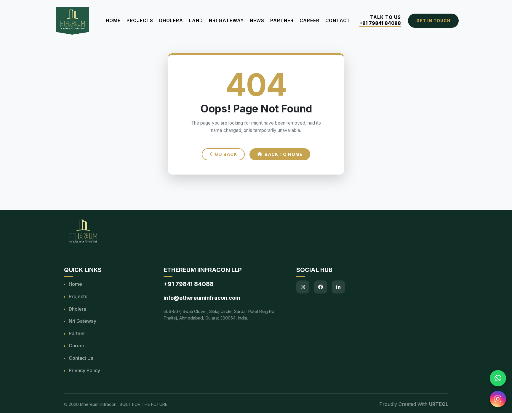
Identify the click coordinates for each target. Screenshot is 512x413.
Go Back (226, 154)
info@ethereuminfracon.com (202, 298)
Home (113, 20)
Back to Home (284, 154)
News (257, 20)
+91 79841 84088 (380, 23)
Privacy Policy (84, 370)
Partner (282, 20)
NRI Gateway (226, 20)
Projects (140, 20)
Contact (337, 20)
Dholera (171, 20)
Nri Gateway (82, 321)
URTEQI (438, 404)
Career (309, 20)
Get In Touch (433, 20)
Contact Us (81, 358)
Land (196, 20)
